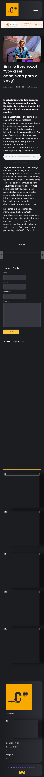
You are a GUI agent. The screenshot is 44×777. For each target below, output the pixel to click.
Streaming (9, 751)
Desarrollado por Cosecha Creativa (24, 767)
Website (6, 292)
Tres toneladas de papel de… (18, 463)
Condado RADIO (12, 747)
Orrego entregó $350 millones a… (20, 433)
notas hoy (22, 244)
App (7, 758)
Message (7, 301)
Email (5, 282)
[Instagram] (23, 772)
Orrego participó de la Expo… (18, 388)
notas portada (8, 87)
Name (5, 273)
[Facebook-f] (20, 772)
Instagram (9, 755)
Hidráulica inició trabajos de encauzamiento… (17, 449)
